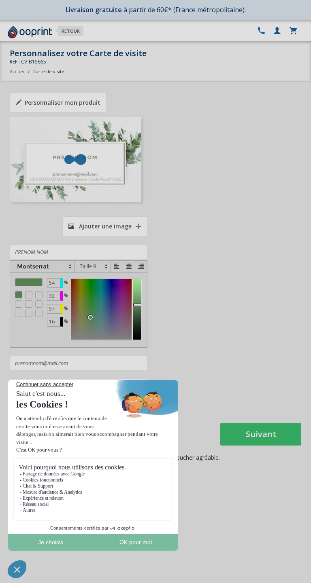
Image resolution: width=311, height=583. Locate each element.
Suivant (261, 434)
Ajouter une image (104, 226)
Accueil (18, 71)
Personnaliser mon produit (62, 102)
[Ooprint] (30, 32)
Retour (71, 31)
